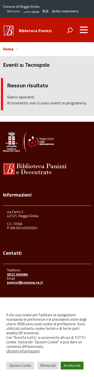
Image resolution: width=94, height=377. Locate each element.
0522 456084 (17, 274)
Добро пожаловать (65, 11)
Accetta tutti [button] (72, 365)
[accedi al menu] (84, 30)
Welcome (13, 11)
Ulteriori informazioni (23, 351)
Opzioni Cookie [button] (20, 365)
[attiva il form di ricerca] (69, 30)
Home (8, 49)
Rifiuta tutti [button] (48, 365)
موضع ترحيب (31, 11)
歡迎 (46, 11)
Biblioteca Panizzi (35, 31)
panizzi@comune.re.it (25, 282)
